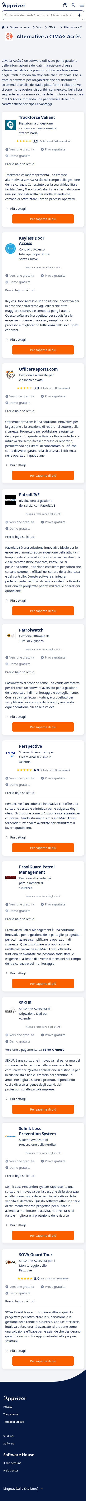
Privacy (7, 1407)
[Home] (3, 27)
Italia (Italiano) (27, 1488)
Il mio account (12, 1463)
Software (8, 1443)
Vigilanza (39, 27)
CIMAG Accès (53, 27)
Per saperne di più (43, 219)
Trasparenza (10, 1414)
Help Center (10, 1470)
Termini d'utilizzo (13, 1422)
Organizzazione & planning (20, 27)
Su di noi (8, 1436)
